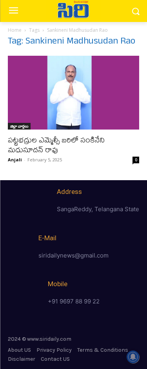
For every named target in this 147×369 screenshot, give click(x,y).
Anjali (15, 160)
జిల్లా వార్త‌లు (19, 126)
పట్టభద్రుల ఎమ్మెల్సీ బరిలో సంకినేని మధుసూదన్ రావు (56, 144)
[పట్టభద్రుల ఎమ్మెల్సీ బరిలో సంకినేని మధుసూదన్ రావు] (73, 93)
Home (15, 30)
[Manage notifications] (133, 357)
